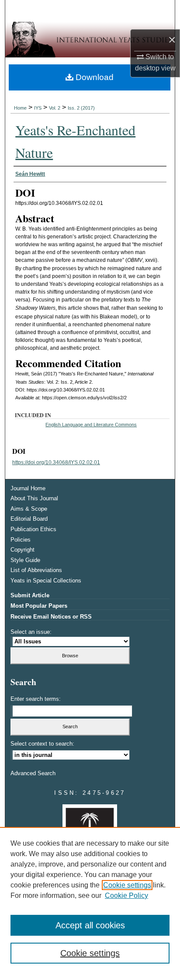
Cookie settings (127, 885)
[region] (90, 900)
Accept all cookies (90, 925)
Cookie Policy (126, 895)
